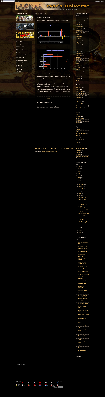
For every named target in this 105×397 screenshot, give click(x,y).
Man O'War (78, 150)
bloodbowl (78, 154)
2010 (79, 178)
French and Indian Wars (81, 106)
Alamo (77, 112)
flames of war (79, 129)
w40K (77, 99)
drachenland (79, 103)
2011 (79, 175)
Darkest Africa (79, 118)
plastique (78, 76)
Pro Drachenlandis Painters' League (82, 317)
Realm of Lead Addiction (81, 277)
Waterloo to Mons (82, 290)
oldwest (77, 89)
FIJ (76, 22)
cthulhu (77, 137)
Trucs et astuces (80, 20)
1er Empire (78, 116)
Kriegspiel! (80, 333)
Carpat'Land (81, 268)
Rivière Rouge (79, 91)
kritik (77, 131)
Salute (77, 34)
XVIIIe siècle (79, 101)
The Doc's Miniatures (83, 293)
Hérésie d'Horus (79, 108)
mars (80, 232)
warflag (77, 80)
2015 (79, 166)
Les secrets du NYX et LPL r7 (83, 210)
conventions (79, 30)
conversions (79, 45)
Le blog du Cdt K (82, 281)
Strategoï (80, 347)
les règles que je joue (81, 133)
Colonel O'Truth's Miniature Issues (82, 263)
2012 (79, 173)
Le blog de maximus (83, 271)
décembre (81, 182)
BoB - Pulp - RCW (80, 95)
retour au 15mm (82, 199)
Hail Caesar (78, 135)
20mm (77, 63)
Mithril (77, 69)
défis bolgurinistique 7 (84, 225)
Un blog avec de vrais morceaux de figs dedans (83, 329)
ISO (77, 65)
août (80, 191)
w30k (77, 110)
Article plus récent (41, 148)
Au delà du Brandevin (83, 314)
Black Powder (79, 139)
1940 (77, 114)
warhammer (78, 146)
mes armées (79, 40)
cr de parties (79, 47)
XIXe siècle (78, 87)
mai (80, 228)
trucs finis (78, 51)
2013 (79, 171)
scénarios (78, 78)
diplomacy (78, 144)
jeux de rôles (79, 55)
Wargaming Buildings (83, 274)
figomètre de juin (82, 197)
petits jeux (78, 74)
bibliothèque (79, 38)
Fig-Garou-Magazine (83, 303)
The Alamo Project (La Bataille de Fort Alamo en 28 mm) (82, 297)
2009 (79, 180)
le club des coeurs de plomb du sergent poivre (83, 341)
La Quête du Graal (82, 345)
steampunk (78, 97)
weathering (78, 59)
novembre (81, 184)
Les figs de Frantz (82, 246)
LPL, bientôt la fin (83, 204)
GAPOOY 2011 (79, 32)
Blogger (55, 393)
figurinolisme (79, 36)
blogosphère (79, 26)
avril (80, 230)
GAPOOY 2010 (79, 28)
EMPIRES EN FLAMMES (81, 287)
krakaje (77, 43)
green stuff (78, 53)
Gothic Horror (79, 120)
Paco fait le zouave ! (83, 301)
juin (80, 195)
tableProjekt (79, 49)
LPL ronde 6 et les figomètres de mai (83, 222)
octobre (81, 186)
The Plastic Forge (82, 325)
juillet (80, 193)
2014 (79, 168)
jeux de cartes (79, 72)
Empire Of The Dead (81, 148)
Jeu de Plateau (79, 67)
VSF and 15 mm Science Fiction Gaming (82, 258)
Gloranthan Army (82, 283)
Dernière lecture (82, 202)
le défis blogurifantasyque (83, 207)
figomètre (78, 24)
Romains (78, 122)
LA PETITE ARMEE (82, 248)
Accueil (53, 148)
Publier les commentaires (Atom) (49, 151)
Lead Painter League (81, 18)
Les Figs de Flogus (82, 266)
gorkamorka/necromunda (82, 156)
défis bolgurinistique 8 (84, 213)
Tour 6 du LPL (82, 215)
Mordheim (78, 152)
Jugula (77, 142)
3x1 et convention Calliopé (83, 218)
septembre (81, 188)
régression (78, 57)
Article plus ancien (67, 148)
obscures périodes (80, 93)
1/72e (77, 61)
